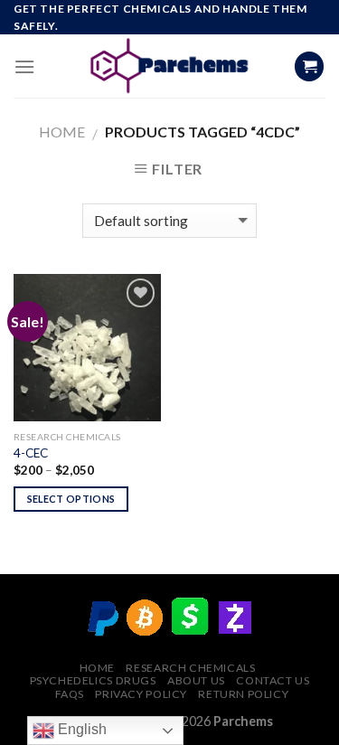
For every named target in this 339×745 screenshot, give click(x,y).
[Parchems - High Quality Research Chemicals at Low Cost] (169, 66)
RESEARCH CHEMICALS (190, 667)
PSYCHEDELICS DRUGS (93, 680)
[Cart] (309, 66)
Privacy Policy (141, 694)
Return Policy (243, 694)
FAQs (69, 694)
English (80, 729)
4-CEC (31, 453)
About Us (196, 680)
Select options (71, 499)
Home (62, 131)
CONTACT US (272, 680)
